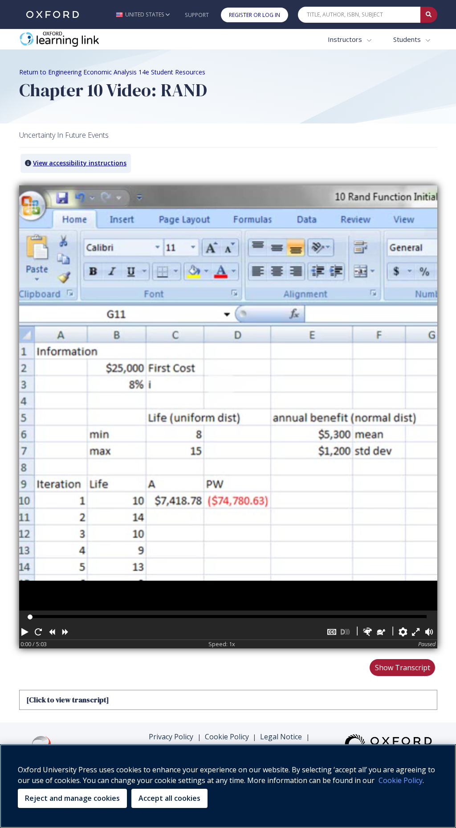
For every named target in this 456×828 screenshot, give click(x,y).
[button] (142, 14)
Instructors (346, 39)
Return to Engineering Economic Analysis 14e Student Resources (112, 72)
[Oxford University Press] (52, 14)
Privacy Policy (171, 737)
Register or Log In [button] (254, 15)
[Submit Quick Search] (428, 15)
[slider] (30, 617)
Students (408, 39)
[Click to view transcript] (67, 700)
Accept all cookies (169, 798)
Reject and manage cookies (72, 798)
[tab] (228, 699)
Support (197, 15)
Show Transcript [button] (402, 667)
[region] (228, 786)
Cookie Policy (227, 737)
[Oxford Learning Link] (86, 39)
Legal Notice (281, 737)
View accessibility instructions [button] (79, 163)
